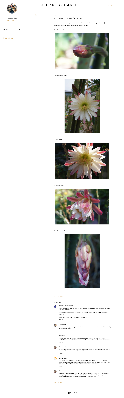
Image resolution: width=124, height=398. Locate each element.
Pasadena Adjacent (64, 305)
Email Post (60, 296)
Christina (61, 324)
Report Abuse (8, 38)
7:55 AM (61, 366)
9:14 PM (61, 378)
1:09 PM (61, 331)
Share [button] (36, 15)
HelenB (61, 358)
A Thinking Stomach (58, 5)
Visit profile (12, 21)
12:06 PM (61, 319)
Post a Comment (58, 382)
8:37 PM (61, 353)
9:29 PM (61, 342)
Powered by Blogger (75, 392)
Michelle (61, 335)
